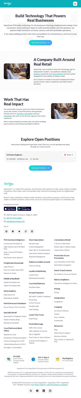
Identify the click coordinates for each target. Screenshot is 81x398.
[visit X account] (31, 390)
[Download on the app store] (10, 209)
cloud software (57, 74)
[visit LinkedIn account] (43, 390)
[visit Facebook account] (37, 390)
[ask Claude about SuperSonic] (13, 231)
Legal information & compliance (57, 385)
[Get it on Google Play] (24, 209)
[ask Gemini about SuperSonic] (19, 231)
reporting (20, 114)
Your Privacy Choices (38, 385)
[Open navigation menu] (75, 4)
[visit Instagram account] (50, 390)
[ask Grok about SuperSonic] (25, 231)
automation (28, 114)
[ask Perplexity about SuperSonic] (32, 231)
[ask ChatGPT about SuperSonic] (6, 231)
